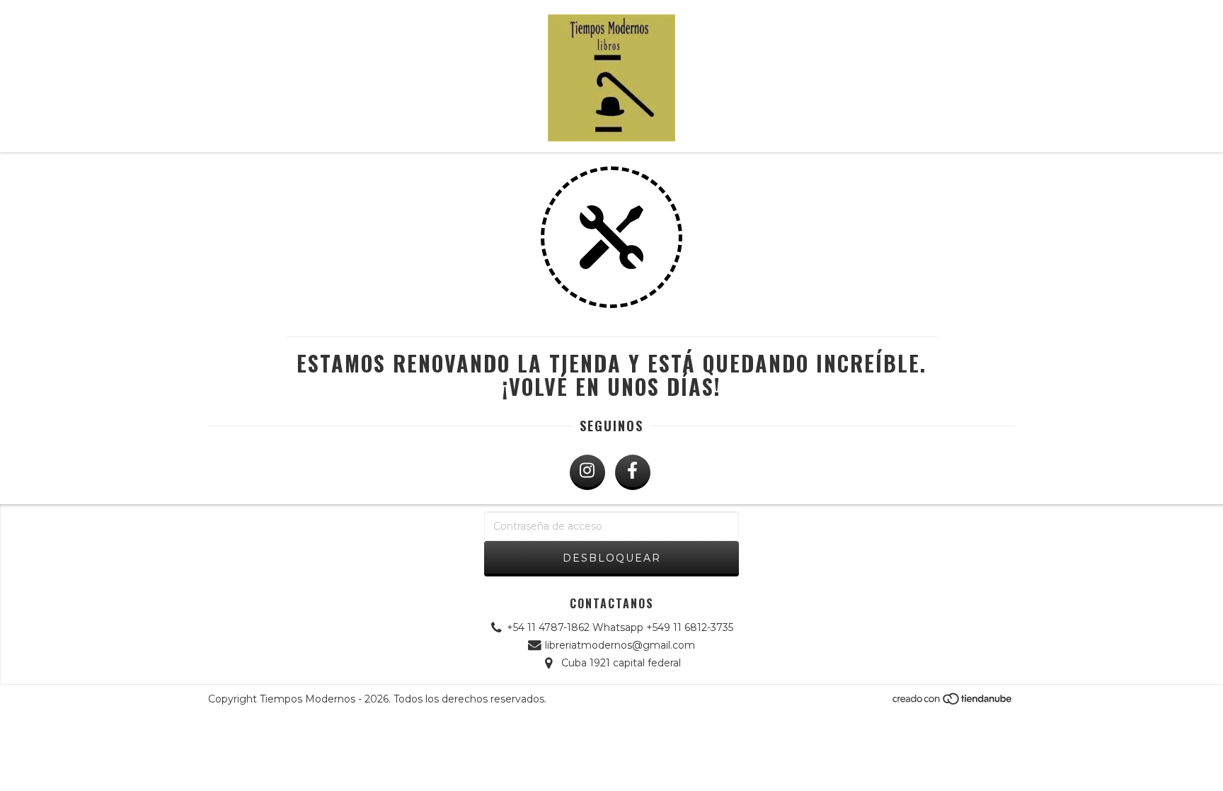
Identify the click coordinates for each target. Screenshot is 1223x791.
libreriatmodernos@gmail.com (620, 645)
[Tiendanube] (953, 703)
